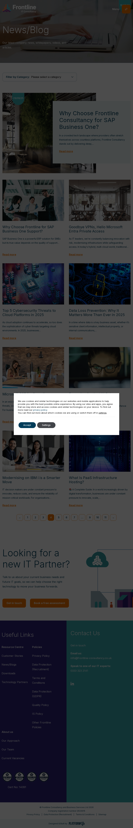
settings (103, 412)
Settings (46, 425)
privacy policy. (40, 410)
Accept (27, 425)
